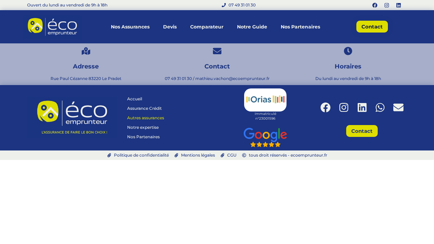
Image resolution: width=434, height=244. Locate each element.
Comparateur (206, 27)
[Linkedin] (398, 5)
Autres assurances (145, 117)
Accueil (134, 98)
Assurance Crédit (144, 108)
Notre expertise (143, 127)
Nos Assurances (130, 27)
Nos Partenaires (300, 27)
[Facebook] (375, 5)
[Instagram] (386, 5)
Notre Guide (252, 27)
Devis (170, 27)
